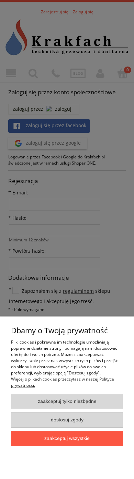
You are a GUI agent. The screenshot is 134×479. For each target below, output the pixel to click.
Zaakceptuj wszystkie (67, 438)
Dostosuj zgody (67, 419)
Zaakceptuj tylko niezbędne (67, 401)
